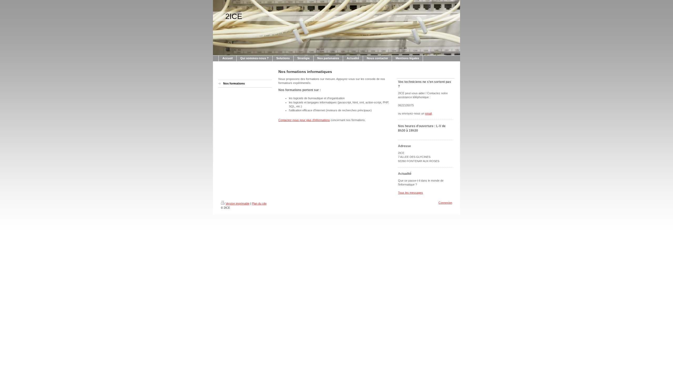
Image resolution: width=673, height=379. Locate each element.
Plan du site (259, 203)
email (428, 113)
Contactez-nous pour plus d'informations (304, 120)
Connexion (445, 202)
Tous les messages (410, 192)
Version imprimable (237, 203)
